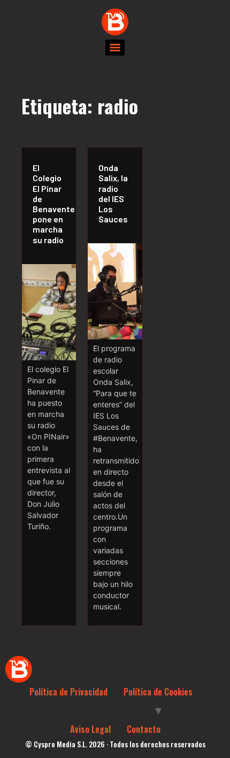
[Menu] (115, 48)
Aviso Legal (90, 729)
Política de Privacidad (68, 691)
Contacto (143, 729)
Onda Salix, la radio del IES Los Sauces (113, 193)
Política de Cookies (158, 691)
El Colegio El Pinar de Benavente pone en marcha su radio (52, 203)
